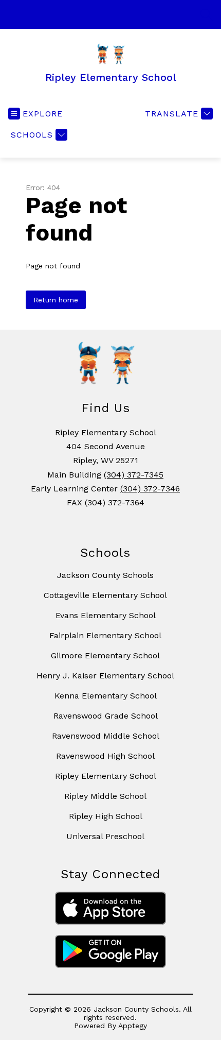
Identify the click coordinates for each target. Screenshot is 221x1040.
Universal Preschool (105, 836)
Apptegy (132, 1025)
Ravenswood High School (105, 756)
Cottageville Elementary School (105, 595)
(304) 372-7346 (150, 488)
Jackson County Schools (105, 575)
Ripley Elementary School (105, 776)
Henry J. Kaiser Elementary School (105, 675)
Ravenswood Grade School (105, 716)
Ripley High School (105, 816)
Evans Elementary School (106, 615)
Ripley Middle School (105, 796)
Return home (55, 300)
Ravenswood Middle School (105, 736)
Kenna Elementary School (105, 696)
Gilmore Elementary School (105, 655)
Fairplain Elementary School (105, 635)
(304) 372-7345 (133, 475)
